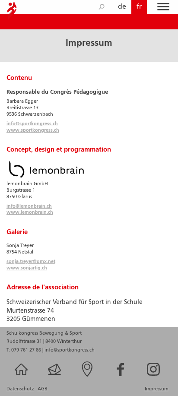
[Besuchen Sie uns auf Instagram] (155, 377)
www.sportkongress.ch (32, 130)
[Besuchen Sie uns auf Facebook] (122, 377)
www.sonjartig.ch (26, 268)
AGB (43, 389)
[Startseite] (23, 377)
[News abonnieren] (56, 377)
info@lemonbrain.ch (29, 206)
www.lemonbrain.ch (29, 212)
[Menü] (163, 7)
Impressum (156, 389)
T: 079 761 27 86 (23, 350)
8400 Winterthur (63, 341)
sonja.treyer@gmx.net (30, 262)
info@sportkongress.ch (32, 124)
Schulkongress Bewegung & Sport (44, 333)
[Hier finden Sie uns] (89, 377)
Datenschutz (20, 389)
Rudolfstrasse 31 (24, 341)
